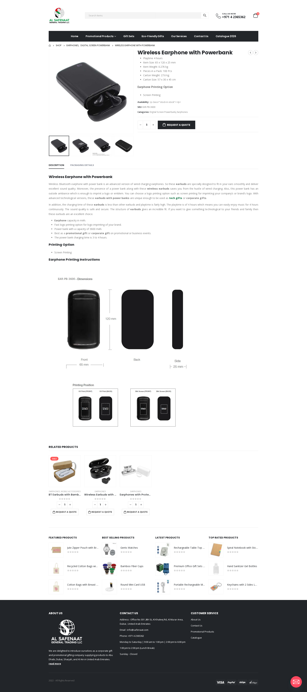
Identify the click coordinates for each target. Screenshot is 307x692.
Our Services (179, 36)
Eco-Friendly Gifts (153, 36)
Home (74, 36)
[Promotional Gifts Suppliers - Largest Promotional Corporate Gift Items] (59, 15)
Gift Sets (128, 36)
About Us (196, 619)
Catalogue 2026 (226, 36)
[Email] (296, 682)
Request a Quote (178, 125)
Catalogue (196, 637)
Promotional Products (100, 36)
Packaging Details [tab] (82, 165)
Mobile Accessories (70, 491)
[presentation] (49, 92)
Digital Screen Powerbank (163, 112)
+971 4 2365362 (136, 635)
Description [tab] (56, 165)
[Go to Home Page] (50, 45)
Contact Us (201, 36)
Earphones (182, 112)
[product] (100, 471)
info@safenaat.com (137, 629)
